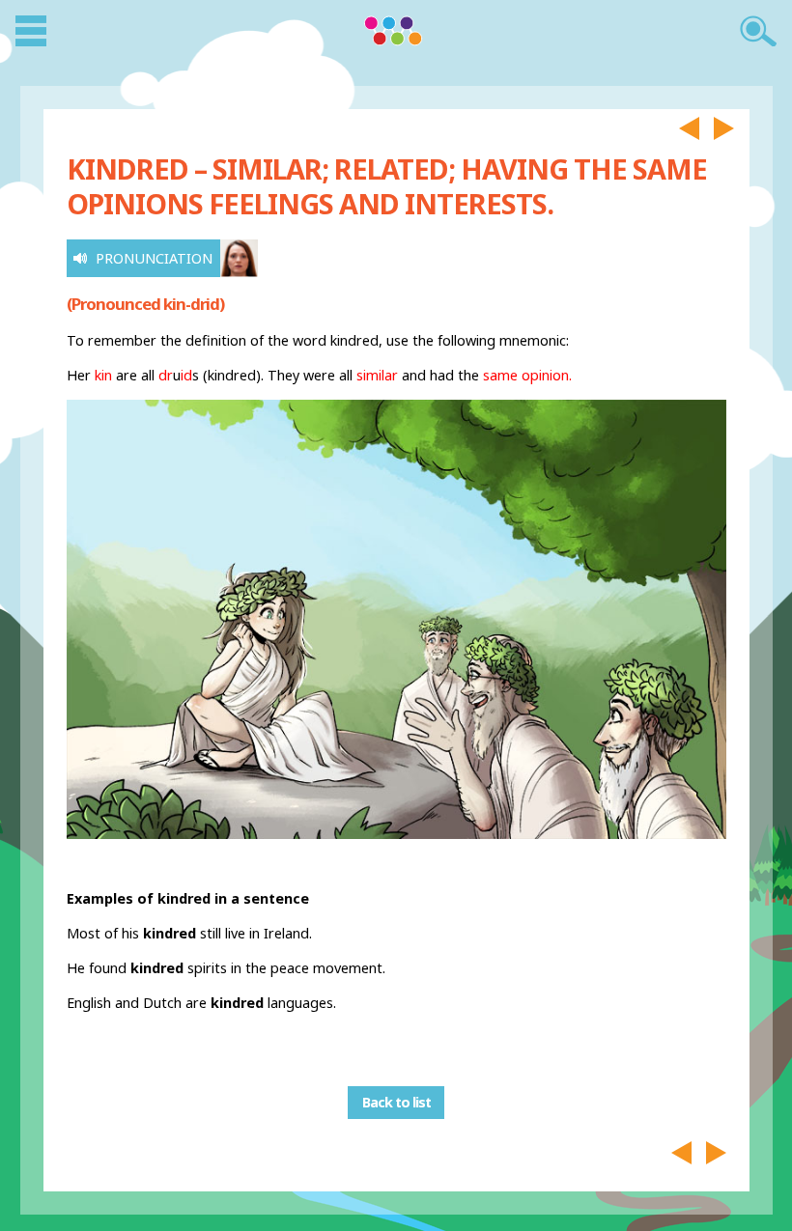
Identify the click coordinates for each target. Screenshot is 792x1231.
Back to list (396, 1103)
